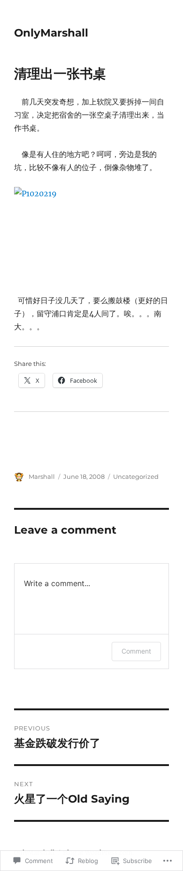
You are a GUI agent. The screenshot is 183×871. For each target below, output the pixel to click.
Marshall (42, 476)
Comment (136, 651)
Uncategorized (136, 476)
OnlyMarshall (51, 32)
